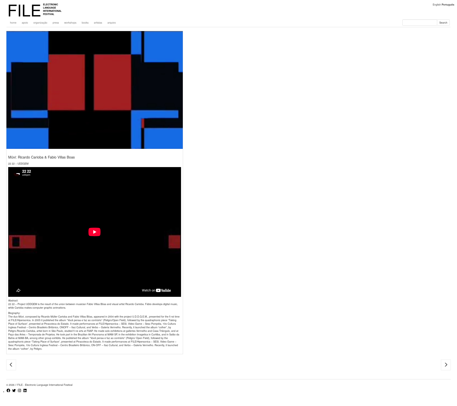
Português (448, 4)
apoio (25, 22)
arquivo (111, 22)
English (437, 4)
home (13, 22)
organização (40, 22)
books (85, 22)
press (56, 22)
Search (443, 22)
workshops (70, 22)
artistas (98, 22)
